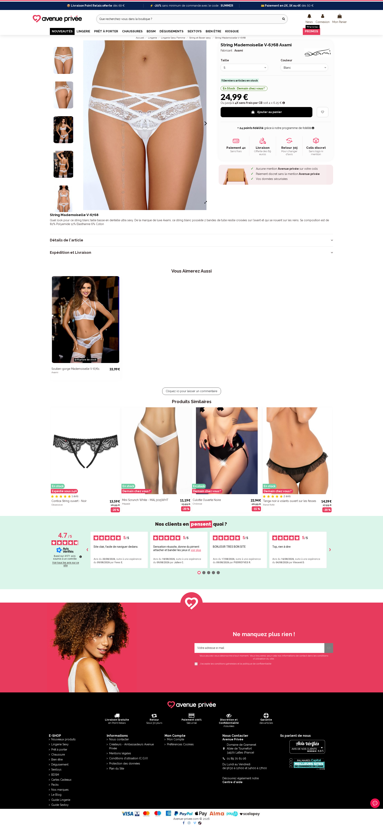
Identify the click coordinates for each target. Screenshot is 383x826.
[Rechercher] (283, 18)
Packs (55, 784)
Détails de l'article (66, 240)
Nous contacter (119, 739)
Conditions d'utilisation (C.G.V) (128, 758)
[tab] (191, 240)
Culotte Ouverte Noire (207, 500)
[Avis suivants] (330, 550)
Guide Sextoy (60, 804)
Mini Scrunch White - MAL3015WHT (145, 500)
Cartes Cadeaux (61, 779)
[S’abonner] (328, 648)
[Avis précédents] (87, 550)
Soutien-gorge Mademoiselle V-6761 (75, 368)
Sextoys (56, 769)
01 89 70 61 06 (236, 758)
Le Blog (56, 794)
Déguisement (59, 764)
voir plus (196, 550)
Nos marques (60, 789)
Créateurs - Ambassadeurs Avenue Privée (131, 746)
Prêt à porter (59, 749)
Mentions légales (120, 753)
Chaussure (58, 754)
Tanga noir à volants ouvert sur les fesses (289, 501)
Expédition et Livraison (70, 253)
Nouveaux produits (63, 739)
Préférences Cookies (180, 744)
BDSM (55, 774)
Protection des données (124, 763)
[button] (309, 19)
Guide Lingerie (60, 799)
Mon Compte (175, 739)
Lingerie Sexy (60, 744)
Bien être (57, 759)
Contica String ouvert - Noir (69, 501)
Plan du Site (116, 768)
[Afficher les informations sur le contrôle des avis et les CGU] (80, 556)
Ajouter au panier (269, 112)
